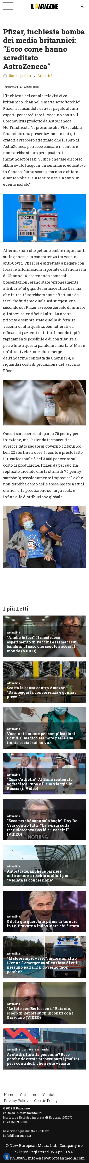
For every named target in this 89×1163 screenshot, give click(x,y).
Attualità (44, 75)
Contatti (50, 1094)
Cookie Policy (46, 1100)
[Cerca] (82, 5)
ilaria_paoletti (20, 75)
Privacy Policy (16, 1100)
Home (9, 1094)
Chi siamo (28, 1094)
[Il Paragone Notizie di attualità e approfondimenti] (44, 6)
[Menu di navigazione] (8, 6)
